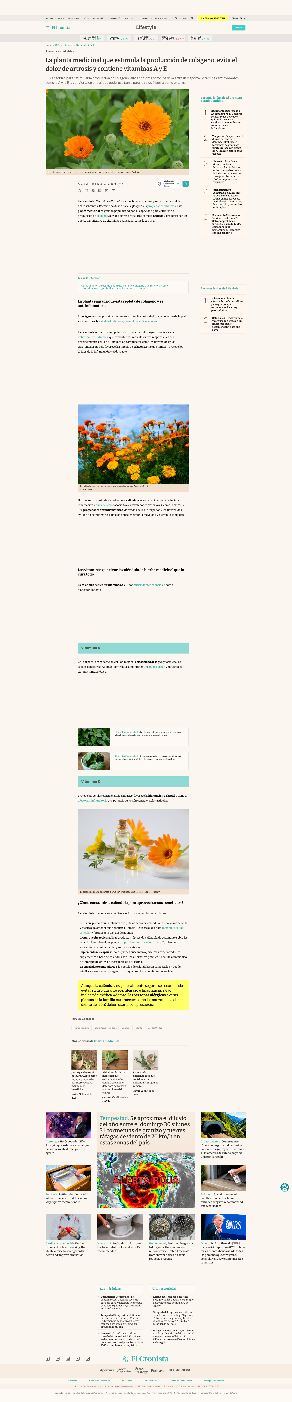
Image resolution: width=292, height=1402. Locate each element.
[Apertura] (107, 1371)
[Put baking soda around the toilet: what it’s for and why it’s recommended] (120, 1227)
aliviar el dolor (105, 505)
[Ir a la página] (61, 27)
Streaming (131, 18)
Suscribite (127, 1380)
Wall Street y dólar (79, 18)
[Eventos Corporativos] (124, 1370)
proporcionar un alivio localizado (140, 942)
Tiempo (144, 18)
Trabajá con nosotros (214, 1380)
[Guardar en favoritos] (185, 184)
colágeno (102, 215)
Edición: (236, 18)
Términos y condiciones (149, 1386)
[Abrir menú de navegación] (47, 27)
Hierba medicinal (85, 45)
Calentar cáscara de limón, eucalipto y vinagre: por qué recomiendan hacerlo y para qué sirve (227, 304)
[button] (284, 1187)
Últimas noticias (55, 18)
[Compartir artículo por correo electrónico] (106, 191)
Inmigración (115, 18)
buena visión (157, 666)
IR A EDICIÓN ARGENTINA (213, 18)
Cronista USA (53, 45)
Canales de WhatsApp (99, 1380)
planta (139, 1028)
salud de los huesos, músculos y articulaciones (128, 321)
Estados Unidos (155, 1028)
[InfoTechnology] (179, 1370)
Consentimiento (186, 1386)
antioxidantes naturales (93, 337)
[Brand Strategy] (141, 1371)
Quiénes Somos (151, 1380)
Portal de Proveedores (181, 1380)
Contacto (72, 1380)
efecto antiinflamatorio (92, 800)
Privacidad (169, 1386)
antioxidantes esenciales (149, 585)
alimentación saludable (106, 1028)
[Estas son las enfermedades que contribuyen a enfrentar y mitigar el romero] (145, 1060)
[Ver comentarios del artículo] (113, 191)
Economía (98, 18)
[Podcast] (157, 1370)
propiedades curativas (161, 206)
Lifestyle (67, 45)
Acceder (239, 27)
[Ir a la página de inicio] (146, 1359)
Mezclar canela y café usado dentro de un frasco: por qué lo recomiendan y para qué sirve (227, 324)
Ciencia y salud (159, 18)
